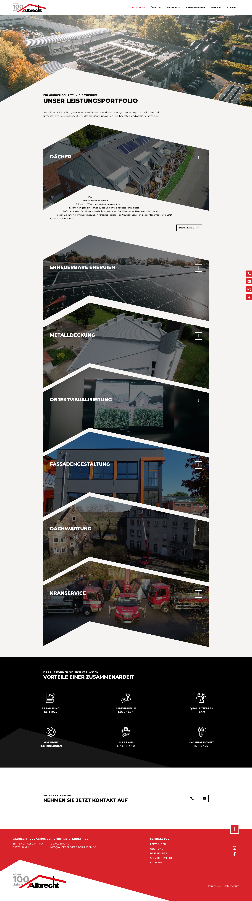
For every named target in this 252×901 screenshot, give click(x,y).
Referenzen (173, 7)
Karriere (216, 7)
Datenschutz (231, 886)
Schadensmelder (196, 7)
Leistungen (138, 7)
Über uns (156, 7)
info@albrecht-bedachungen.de (73, 847)
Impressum (215, 886)
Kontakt (231, 7)
